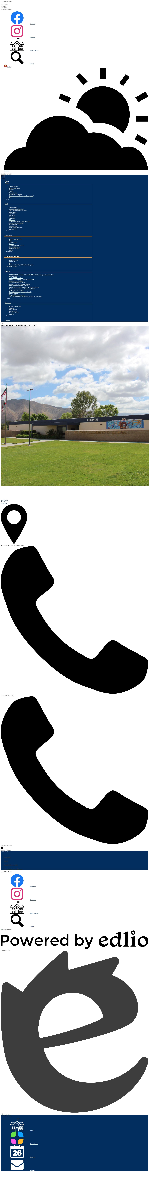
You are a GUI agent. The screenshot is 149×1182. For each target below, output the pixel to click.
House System (13, 193)
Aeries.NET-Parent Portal (16, 278)
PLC (10, 197)
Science (11, 244)
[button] (7, 183)
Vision (11, 191)
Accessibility (7, 857)
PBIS (10, 263)
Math (10, 241)
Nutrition (11, 314)
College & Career (14, 248)
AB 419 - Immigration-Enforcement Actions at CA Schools (25, 296)
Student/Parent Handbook (16, 281)
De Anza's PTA (13, 293)
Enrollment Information (15, 194)
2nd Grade (12, 215)
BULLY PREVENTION (11, 865)
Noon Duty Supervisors (15, 227)
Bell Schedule (13, 276)
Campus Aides (13, 226)
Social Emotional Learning (16, 245)
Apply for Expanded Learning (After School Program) (24, 287)
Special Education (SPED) (16, 223)
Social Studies (13, 242)
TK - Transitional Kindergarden (18, 210)
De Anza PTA (13, 229)
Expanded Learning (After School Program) (21, 265)
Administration (13, 207)
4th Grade (12, 218)
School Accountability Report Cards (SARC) (21, 196)
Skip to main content (6, 1)
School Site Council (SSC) (16, 290)
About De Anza (13, 186)
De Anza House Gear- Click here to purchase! (21, 279)
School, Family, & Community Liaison (19, 284)
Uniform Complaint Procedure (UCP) (19, 285)
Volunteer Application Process (17, 282)
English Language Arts (15, 239)
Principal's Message (14, 188)
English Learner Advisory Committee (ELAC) (22, 289)
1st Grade (12, 213)
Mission (11, 189)
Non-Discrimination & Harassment (13, 869)
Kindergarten (12, 212)
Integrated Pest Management (17, 295)
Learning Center (13, 260)
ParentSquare (34, 1144)
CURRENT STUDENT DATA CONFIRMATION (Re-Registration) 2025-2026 (31, 275)
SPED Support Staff (14, 224)
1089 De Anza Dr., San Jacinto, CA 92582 (12, 545)
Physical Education (14, 247)
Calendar (11, 308)
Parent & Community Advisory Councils (20, 292)
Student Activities (14, 312)
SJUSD (32, 1130)
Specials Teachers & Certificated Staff (19, 221)
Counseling (12, 261)
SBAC (11, 250)
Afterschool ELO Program (16, 209)
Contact (32, 1170)
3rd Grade (12, 217)
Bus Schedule (13, 311)
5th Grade (12, 220)
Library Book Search (15, 306)
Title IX (6, 861)
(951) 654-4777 (9, 695)
